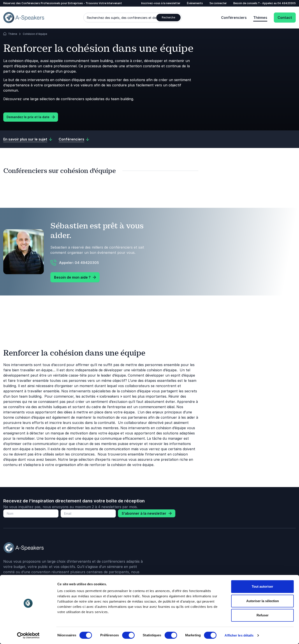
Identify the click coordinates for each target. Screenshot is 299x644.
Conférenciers (234, 17)
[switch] (128, 635)
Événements (195, 3)
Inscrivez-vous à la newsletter (160, 3)
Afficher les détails (239, 635)
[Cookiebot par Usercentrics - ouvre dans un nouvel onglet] (28, 635)
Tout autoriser (262, 586)
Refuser (263, 615)
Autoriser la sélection (262, 601)
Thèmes (260, 17)
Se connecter (218, 3)
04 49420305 (286, 3)
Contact (285, 17)
